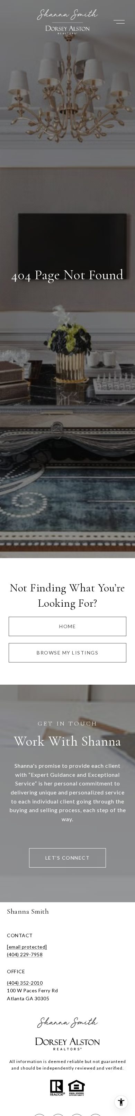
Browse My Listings (67, 653)
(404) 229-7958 (25, 954)
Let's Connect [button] (67, 858)
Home (67, 626)
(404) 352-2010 (25, 983)
